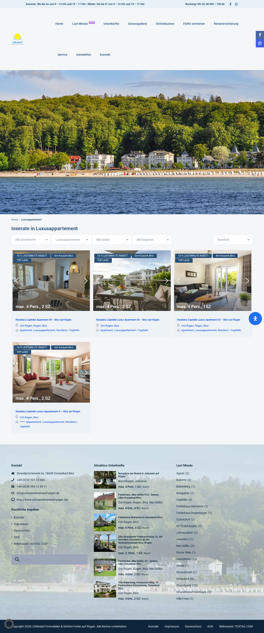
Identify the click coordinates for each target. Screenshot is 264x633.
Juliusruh (141, 481)
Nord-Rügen (126, 481)
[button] (9, 624)
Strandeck (182, 578)
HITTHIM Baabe (186, 526)
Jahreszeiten (184, 532)
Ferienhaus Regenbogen (191, 513)
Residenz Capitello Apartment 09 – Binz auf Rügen (44, 320)
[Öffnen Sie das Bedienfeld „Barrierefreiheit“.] (255, 318)
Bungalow (182, 493)
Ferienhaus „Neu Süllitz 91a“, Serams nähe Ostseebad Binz (138, 496)
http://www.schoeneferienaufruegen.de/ (42, 499)
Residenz (61, 330)
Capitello (74, 330)
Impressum (21, 524)
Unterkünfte (111, 23)
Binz (44, 325)
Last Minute (83, 23)
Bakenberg (183, 486)
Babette (181, 480)
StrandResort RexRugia (191, 592)
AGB (17, 537)
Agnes (180, 473)
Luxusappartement (44, 330)
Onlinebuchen (165, 23)
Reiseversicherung (226, 23)
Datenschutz (22, 530)
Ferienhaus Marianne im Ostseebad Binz (140, 517)
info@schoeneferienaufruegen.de (38, 493)
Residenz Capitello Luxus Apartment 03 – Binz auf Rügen (208, 320)
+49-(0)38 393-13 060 (31, 480)
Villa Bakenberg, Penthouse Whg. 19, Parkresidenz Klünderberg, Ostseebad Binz (138, 585)
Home (59, 23)
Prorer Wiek (183, 552)
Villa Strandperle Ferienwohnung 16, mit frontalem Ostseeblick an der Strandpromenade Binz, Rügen (140, 539)
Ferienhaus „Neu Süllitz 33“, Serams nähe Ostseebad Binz (138, 562)
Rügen (37, 325)
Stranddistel (184, 572)
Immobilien (83, 54)
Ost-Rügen (26, 325)
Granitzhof (183, 519)
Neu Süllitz (156, 502)
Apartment (26, 330)
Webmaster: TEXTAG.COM (30, 543)
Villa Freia (182, 598)
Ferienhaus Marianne (189, 506)
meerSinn (182, 539)
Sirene (180, 565)
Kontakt (105, 54)
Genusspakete (137, 23)
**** (22, 421)
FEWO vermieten (194, 23)
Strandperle (183, 585)
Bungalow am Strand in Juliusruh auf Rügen (138, 475)
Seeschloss (183, 559)
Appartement (33, 421)
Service (62, 54)
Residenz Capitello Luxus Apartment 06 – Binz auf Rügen (127, 320)
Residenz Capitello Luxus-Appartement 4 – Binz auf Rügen (48, 411)
